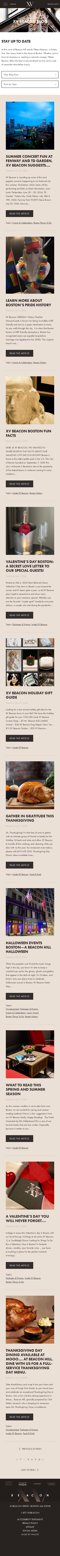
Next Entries (28, 1470)
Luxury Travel (32, 1012)
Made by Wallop (30, 1534)
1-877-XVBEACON (30, 1512)
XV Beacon (30, 4)
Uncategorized (12, 1009)
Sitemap (30, 1527)
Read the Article (19, 213)
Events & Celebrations (22, 222)
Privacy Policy (30, 1523)
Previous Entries (32, 1449)
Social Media (30, 1530)
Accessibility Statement (30, 1519)
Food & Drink (35, 874)
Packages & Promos (21, 624)
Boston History (39, 362)
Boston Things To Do (42, 222)
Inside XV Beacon (20, 493)
